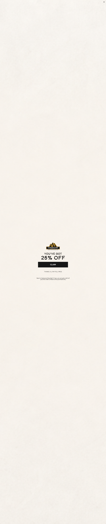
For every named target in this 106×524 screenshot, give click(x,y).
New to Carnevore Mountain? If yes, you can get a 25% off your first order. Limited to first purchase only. (53, 278)
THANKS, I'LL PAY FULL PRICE (53, 271)
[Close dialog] (104, 2)
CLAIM (53, 264)
